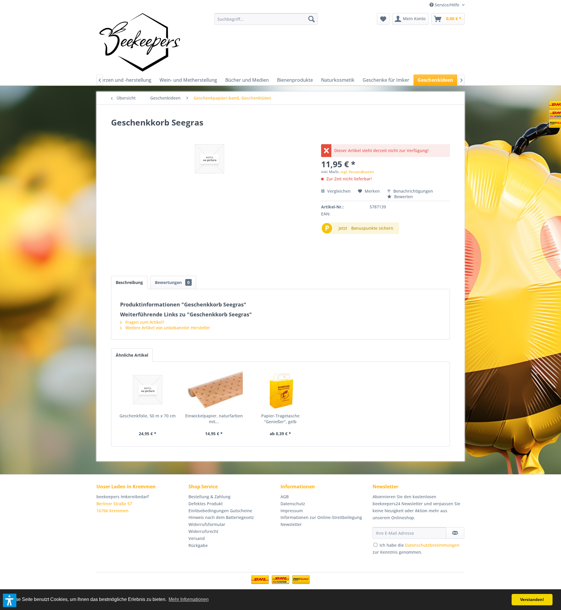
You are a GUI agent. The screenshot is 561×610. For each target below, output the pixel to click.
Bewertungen (172, 282)
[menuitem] (266, 19)
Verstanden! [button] (532, 599)
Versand (196, 538)
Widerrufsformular (206, 524)
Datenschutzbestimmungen (432, 545)
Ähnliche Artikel (132, 355)
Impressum (291, 510)
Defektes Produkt (205, 503)
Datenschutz (292, 503)
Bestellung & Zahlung (209, 496)
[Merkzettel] (383, 19)
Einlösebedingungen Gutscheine (220, 510)
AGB (284, 496)
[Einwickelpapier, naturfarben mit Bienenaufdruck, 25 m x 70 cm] (214, 389)
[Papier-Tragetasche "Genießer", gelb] (280, 389)
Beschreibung (129, 282)
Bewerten (403, 196)
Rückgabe (198, 545)
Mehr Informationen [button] (189, 599)
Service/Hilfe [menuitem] (447, 5)
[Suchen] (311, 19)
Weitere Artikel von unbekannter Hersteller (167, 327)
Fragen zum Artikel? (144, 322)
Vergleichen (338, 191)
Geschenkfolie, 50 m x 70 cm (148, 416)
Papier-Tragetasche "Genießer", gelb (280, 418)
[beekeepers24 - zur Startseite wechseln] (139, 42)
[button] (9, 600)
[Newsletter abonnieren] (455, 533)
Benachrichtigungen (412, 191)
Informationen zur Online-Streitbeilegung (321, 517)
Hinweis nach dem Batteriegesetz (221, 517)
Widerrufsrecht (203, 531)
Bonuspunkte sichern (372, 228)
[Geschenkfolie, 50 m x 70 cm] (147, 389)
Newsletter (291, 524)
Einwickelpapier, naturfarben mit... (214, 418)
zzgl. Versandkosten (357, 171)
